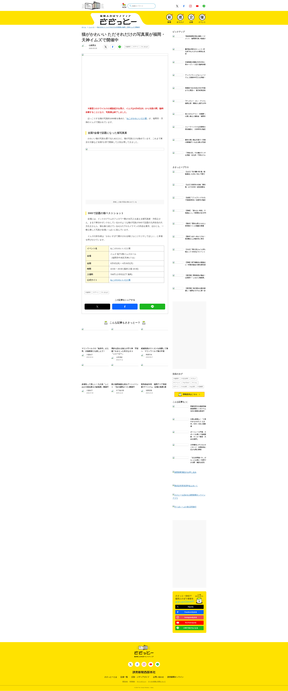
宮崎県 (201, 386)
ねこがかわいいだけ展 (137, 118)
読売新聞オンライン (175, 677)
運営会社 (125, 681)
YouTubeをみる (190, 623)
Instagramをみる (190, 617)
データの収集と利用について (157, 681)
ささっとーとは (110, 677)
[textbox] (141, 6)
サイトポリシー (141, 681)
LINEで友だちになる (190, 628)
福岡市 (128, 47)
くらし (195, 382)
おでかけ (186, 382)
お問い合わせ (158, 677)
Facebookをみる (190, 612)
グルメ (194, 378)
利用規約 (132, 681)
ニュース (91, 27)
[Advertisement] (189, 335)
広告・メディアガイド (140, 677)
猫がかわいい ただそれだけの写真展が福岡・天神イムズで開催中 (118, 27)
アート (137, 47)
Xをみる (191, 607)
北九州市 (185, 378)
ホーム (84, 27)
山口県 (193, 386)
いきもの (145, 47)
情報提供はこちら (190, 394)
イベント (177, 382)
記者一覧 (124, 677)
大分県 (185, 386)
